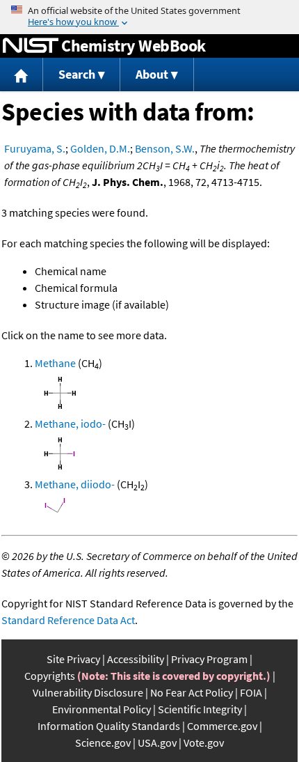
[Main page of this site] (21, 75)
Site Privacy (73, 659)
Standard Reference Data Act (68, 620)
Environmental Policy (101, 709)
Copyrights (49, 676)
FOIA (251, 692)
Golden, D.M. (100, 148)
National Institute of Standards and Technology (30, 46)
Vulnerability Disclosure (88, 692)
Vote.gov (204, 742)
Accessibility (135, 659)
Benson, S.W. (165, 148)
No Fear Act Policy (191, 692)
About (152, 74)
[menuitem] (21, 75)
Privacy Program (209, 659)
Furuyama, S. (34, 148)
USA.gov (157, 742)
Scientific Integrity (200, 709)
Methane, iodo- (70, 423)
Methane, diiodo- (75, 484)
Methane (55, 363)
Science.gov (103, 742)
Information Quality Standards (109, 726)
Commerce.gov (222, 726)
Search (76, 74)
